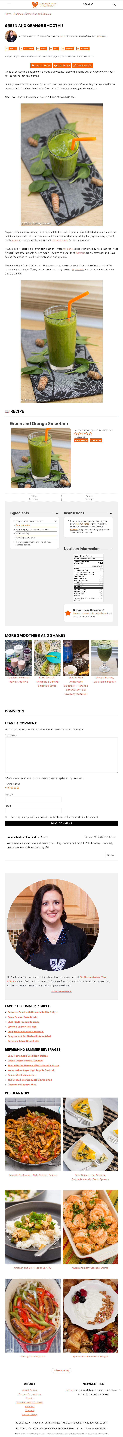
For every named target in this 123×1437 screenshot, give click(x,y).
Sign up (70, 1390)
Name (9, 794)
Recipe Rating (12, 784)
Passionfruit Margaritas (21, 1075)
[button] (75, 433)
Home (8, 14)
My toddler (78, 269)
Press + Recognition (29, 1394)
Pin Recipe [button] (96, 440)
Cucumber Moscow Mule (22, 1084)
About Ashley (29, 1390)
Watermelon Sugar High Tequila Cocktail (31, 1070)
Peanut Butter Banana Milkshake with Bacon (33, 1065)
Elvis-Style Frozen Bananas (24, 1022)
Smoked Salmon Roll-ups (22, 1026)
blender (74, 529)
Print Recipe (63, 65)
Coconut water (23, 525)
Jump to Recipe (42, 65)
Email (9, 806)
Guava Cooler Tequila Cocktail (25, 1060)
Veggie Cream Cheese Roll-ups (26, 1031)
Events (29, 1398)
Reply (110, 854)
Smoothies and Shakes (38, 14)
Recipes (18, 14)
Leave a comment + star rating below (90, 613)
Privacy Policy (29, 1414)
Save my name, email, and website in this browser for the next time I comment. (55, 817)
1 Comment (101, 36)
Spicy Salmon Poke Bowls (22, 1017)
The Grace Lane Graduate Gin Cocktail (30, 1080)
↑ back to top (61, 1370)
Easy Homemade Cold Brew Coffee (28, 1056)
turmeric (16, 240)
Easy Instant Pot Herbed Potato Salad (29, 1036)
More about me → (61, 991)
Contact (29, 1410)
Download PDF (84, 65)
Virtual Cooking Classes (29, 1402)
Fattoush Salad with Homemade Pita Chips (32, 1012)
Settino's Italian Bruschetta (23, 1041)
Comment (11, 735)
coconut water (60, 240)
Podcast (29, 1406)
